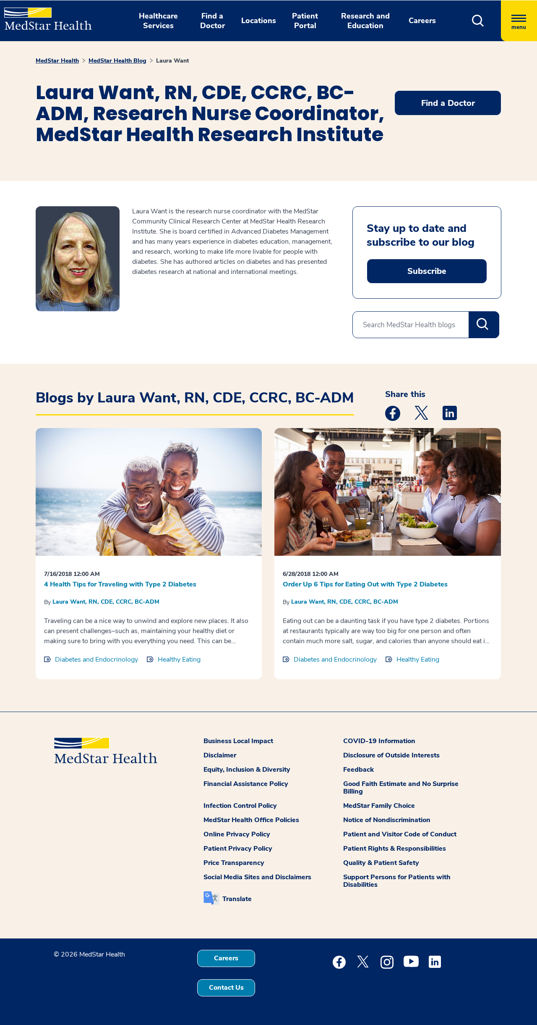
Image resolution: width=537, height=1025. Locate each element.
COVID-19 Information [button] (379, 741)
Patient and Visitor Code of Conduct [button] (399, 834)
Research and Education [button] (365, 21)
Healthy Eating (179, 659)
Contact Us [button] (226, 987)
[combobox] (425, 324)
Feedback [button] (358, 769)
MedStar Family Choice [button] (379, 805)
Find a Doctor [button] (212, 21)
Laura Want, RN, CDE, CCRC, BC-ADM (105, 602)
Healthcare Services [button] (158, 21)
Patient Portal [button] (305, 21)
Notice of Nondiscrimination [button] (386, 820)
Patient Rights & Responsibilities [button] (394, 848)
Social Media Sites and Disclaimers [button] (257, 877)
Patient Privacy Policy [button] (237, 848)
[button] (478, 20)
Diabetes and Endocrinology (96, 659)
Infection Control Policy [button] (240, 805)
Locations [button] (258, 21)
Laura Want (172, 61)
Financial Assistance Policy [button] (245, 783)
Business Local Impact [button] (238, 741)
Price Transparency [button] (233, 862)
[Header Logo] (44, 15)
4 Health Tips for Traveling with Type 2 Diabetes (120, 584)
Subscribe (426, 271)
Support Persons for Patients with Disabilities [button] (397, 881)
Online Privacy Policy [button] (236, 834)
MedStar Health (57, 61)
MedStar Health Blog (117, 61)
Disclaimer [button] (219, 755)
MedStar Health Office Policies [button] (251, 820)
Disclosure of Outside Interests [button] (391, 755)
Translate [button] (237, 899)
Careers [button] (422, 21)
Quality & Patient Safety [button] (381, 862)
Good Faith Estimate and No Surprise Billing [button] (401, 787)
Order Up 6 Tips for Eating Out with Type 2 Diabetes (365, 584)
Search (484, 324)
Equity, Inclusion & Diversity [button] (246, 769)
